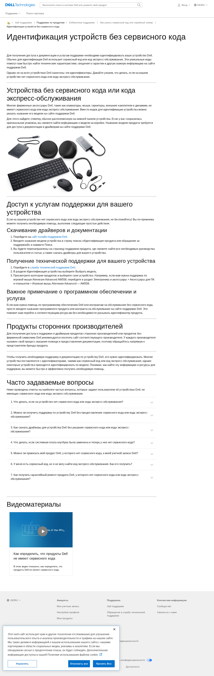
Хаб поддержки (23, 22)
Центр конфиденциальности (122, 641)
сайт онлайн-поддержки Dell (49, 236)
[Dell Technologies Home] (20, 5)
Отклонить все (79, 663)
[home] (8, 22)
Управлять (22, 663)
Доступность (133, 666)
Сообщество (164, 606)
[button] (184, 5)
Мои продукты (65, 618)
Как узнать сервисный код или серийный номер (126, 22)
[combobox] (91, 5)
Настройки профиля (68, 612)
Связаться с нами (167, 612)
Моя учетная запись (68, 606)
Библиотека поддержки (82, 22)
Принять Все (104, 663)
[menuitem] (13, 13)
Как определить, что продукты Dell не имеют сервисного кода (41, 556)
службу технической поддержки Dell (52, 267)
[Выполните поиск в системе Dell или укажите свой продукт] (139, 5)
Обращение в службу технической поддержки (126, 614)
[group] (41, 544)
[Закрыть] (114, 629)
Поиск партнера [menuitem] (35, 13)
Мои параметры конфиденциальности (124, 660)
